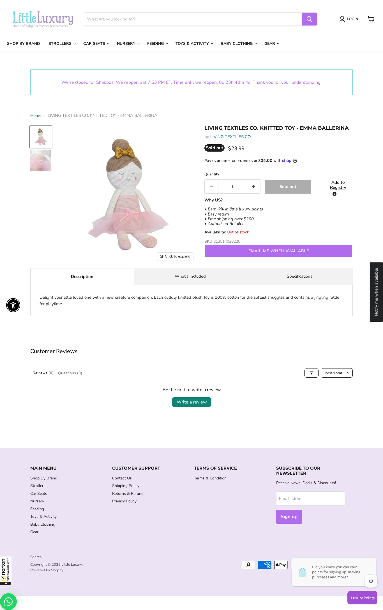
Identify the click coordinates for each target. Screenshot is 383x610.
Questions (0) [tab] (70, 373)
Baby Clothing (237, 43)
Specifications (299, 276)
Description (82, 276)
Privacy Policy (124, 501)
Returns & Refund (128, 493)
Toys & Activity (193, 43)
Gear (270, 43)
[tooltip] (334, 194)
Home (35, 115)
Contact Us (122, 478)
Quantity (211, 174)
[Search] (309, 19)
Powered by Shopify (46, 570)
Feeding (156, 43)
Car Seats (94, 43)
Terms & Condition (210, 478)
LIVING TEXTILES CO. (231, 137)
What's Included (190, 276)
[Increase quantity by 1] (254, 186)
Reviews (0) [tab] (43, 373)
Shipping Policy (125, 485)
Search (35, 557)
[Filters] (311, 373)
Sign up (289, 516)
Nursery (127, 43)
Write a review (192, 402)
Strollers (61, 43)
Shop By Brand (23, 43)
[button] (5, 571)
